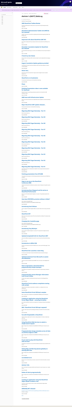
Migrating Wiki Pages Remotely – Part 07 (33, 129)
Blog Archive (26, 13)
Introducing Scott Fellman (29, 206)
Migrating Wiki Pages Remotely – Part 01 (33, 166)
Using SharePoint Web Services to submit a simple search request (34, 322)
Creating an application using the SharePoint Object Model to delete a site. (35, 380)
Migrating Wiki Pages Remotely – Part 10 (33, 111)
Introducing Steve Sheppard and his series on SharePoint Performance (35, 191)
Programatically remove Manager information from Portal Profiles (35, 275)
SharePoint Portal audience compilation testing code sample (35, 284)
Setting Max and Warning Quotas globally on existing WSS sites (35, 349)
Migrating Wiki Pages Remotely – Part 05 (33, 142)
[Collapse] (12, 13)
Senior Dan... (25, 70)
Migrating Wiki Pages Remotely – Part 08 (33, 123)
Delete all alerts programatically (31, 372)
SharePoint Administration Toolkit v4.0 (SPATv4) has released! (35, 31)
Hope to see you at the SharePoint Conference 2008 (31, 182)
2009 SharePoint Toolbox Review (31, 23)
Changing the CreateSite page (30, 221)
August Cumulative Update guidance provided (35, 63)
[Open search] (68, 7)
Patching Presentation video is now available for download (35, 89)
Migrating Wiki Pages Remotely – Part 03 (33, 154)
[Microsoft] (1, 7)
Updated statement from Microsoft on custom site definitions (35, 257)
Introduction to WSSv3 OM (29, 243)
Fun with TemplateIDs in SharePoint (32, 315)
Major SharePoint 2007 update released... (34, 104)
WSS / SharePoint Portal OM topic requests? (34, 307)
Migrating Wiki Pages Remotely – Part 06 (33, 135)
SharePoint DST (26, 214)
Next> (23, 395)
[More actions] (49, 13)
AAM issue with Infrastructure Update (33, 97)
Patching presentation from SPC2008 (32, 174)
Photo (23, 84)
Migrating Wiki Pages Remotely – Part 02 (33, 160)
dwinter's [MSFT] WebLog (32, 13)
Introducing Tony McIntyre (29, 228)
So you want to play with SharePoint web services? (32, 340)
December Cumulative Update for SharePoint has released (35, 47)
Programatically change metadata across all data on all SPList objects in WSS (36, 331)
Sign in (70, 7)
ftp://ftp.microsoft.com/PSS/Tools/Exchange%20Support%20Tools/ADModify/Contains (35, 390)
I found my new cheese (28, 56)
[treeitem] (6, 16)
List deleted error (27, 357)
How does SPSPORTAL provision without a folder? (36, 199)
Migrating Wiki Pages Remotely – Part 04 (33, 148)
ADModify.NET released (28, 388)
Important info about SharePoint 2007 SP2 (34, 39)
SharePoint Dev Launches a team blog (33, 250)
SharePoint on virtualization (30, 78)
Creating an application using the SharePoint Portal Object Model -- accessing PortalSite (35, 299)
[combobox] (6, 14)
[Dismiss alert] (70, 1)
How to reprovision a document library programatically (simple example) (33, 266)
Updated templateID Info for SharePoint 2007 (35, 236)
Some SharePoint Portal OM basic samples (34, 292)
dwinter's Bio (25, 365)
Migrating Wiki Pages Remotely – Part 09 (33, 117)
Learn (22, 13)
